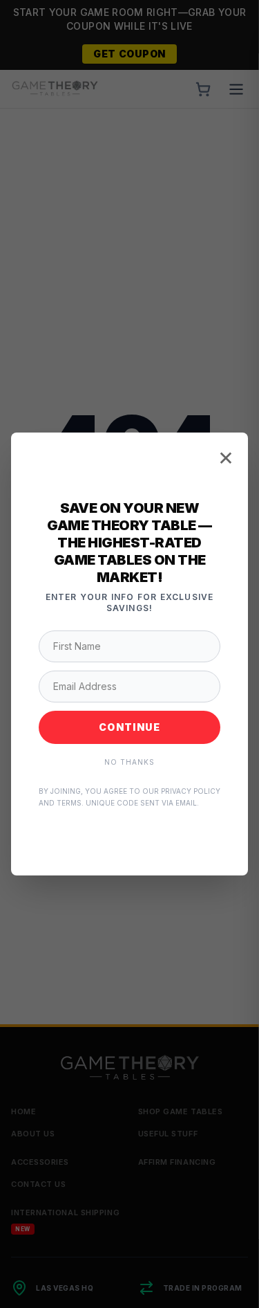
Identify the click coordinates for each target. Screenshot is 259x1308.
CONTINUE (129, 727)
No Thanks (129, 762)
